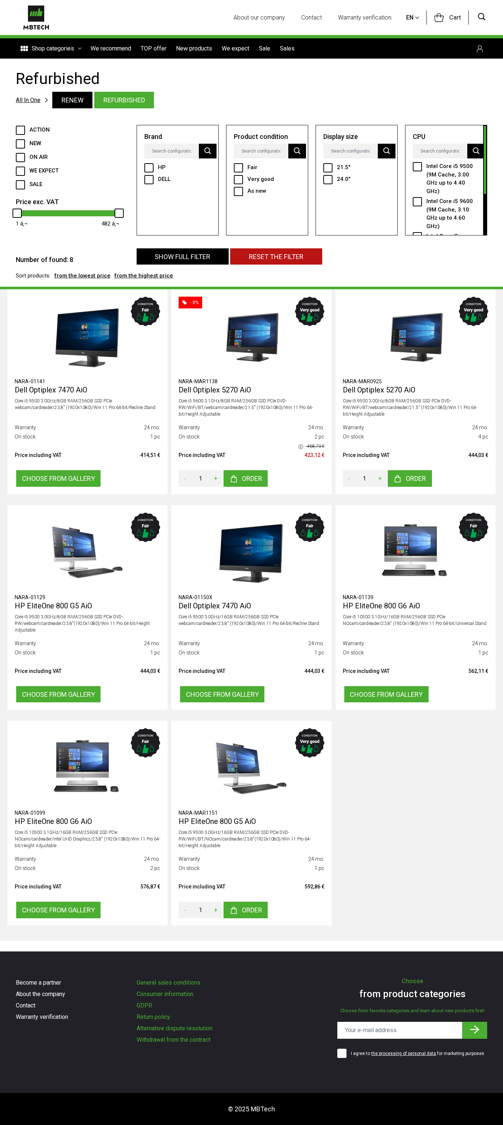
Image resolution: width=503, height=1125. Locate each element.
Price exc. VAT (37, 202)
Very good (260, 179)
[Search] (481, 17)
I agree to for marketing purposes (417, 1053)
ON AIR (38, 157)
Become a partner (38, 982)
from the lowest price (82, 275)
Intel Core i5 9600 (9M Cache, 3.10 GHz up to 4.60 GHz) (449, 214)
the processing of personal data (403, 1053)
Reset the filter (276, 257)
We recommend (111, 48)
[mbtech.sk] (36, 17)
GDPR (144, 1005)
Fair (252, 167)
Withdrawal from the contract (173, 1039)
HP (162, 167)
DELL (164, 179)
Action (39, 129)
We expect (235, 48)
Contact (311, 17)
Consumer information (165, 994)
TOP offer (153, 48)
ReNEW (72, 100)
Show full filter (182, 257)
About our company (259, 17)
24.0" (343, 179)
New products (194, 48)
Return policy (153, 1016)
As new (256, 191)
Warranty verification (364, 17)
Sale (264, 48)
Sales (287, 48)
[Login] (479, 48)
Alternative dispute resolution (174, 1028)
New (35, 143)
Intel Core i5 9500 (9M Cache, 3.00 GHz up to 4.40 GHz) (449, 179)
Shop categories (53, 48)
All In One (28, 100)
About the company (40, 994)
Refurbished (124, 100)
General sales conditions (168, 982)
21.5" (343, 167)
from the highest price (143, 275)
